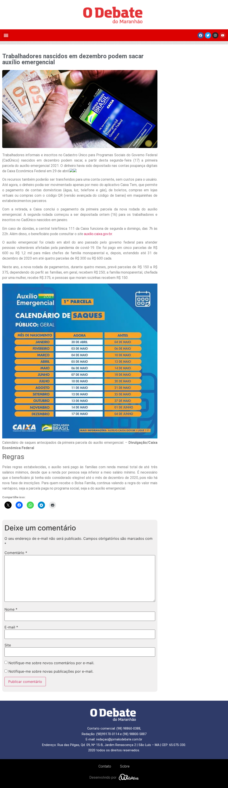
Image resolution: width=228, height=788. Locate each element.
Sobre (125, 766)
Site (7, 645)
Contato (104, 766)
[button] (6, 35)
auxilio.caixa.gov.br (98, 234)
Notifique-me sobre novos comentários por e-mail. (51, 663)
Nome (10, 609)
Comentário (15, 552)
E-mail (11, 627)
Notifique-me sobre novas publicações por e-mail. (50, 671)
